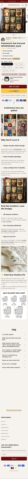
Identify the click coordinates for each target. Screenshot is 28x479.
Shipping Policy (5, 427)
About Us (3, 421)
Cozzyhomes (16, 470)
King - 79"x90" (20, 67)
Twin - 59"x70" (19, 64)
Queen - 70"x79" (7, 67)
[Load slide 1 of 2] (13, 35)
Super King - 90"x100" (9, 70)
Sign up (14, 458)
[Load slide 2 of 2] (14, 35)
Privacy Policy (4, 430)
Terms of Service (5, 436)
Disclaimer (3, 439)
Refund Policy (4, 433)
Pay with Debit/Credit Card (14, 95)
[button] (2, 5)
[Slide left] (2, 22)
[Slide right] (26, 22)
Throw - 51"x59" (7, 64)
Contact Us (4, 424)
